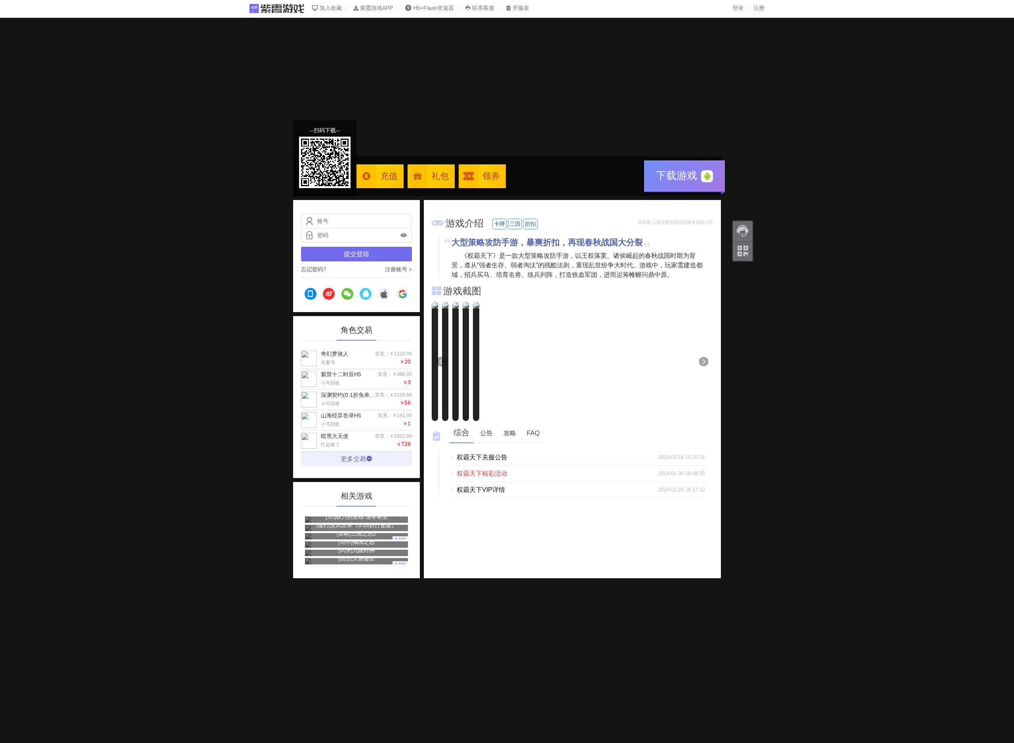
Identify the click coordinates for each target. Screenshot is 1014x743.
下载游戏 (678, 175)
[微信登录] (347, 295)
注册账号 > (398, 269)
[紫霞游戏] (281, 8)
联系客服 (482, 8)
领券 (491, 176)
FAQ (533, 433)
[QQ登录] (366, 295)
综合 (461, 432)
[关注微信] (743, 251)
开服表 (520, 8)
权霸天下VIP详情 (481, 489)
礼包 (440, 176)
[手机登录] (310, 295)
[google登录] (402, 295)
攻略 (509, 433)
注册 (758, 8)
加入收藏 (330, 8)
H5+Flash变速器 (433, 8)
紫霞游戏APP (375, 8)
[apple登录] (384, 295)
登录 (737, 8)
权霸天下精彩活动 (482, 473)
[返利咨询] (743, 231)
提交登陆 (356, 254)
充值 (389, 176)
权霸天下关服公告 (482, 457)
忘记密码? (313, 269)
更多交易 (353, 458)
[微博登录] (329, 295)
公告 (486, 433)
